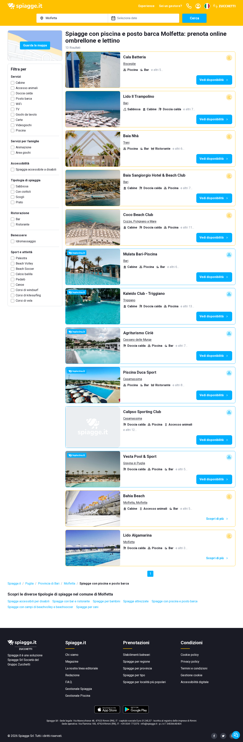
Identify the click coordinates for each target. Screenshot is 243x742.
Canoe (20, 284)
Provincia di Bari (48, 583)
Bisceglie (129, 64)
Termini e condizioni (194, 668)
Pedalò (20, 279)
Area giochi (23, 152)
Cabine (20, 83)
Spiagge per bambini (106, 601)
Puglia (29, 583)
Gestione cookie (191, 675)
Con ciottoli (23, 191)
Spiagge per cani (87, 607)
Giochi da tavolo (26, 114)
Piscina (21, 130)
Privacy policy (190, 661)
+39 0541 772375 (130, 723)
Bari (125, 103)
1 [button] (150, 573)
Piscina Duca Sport (139, 372)
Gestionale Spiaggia (78, 689)
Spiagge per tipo (134, 675)
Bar (18, 219)
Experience (146, 6)
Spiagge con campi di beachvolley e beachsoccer (40, 607)
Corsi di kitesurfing (28, 295)
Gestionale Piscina (77, 695)
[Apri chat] (236, 735)
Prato (19, 202)
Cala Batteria (134, 57)
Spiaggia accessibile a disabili (36, 169)
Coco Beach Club (138, 214)
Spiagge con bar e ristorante (71, 601)
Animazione (23, 147)
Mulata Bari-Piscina (140, 254)
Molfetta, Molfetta (135, 502)
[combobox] (72, 18)
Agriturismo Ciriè (138, 333)
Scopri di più (215, 518)
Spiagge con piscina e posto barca (174, 601)
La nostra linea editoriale (81, 668)
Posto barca (24, 98)
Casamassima (132, 379)
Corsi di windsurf (27, 290)
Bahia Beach (134, 496)
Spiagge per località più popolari (144, 682)
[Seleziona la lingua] (207, 6)
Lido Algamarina (137, 535)
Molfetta (129, 542)
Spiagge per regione (136, 661)
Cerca (194, 18)
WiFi (19, 104)
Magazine (71, 661)
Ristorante (22, 224)
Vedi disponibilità (212, 80)
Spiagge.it (14, 583)
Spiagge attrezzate (136, 601)
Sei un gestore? (170, 6)
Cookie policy (190, 655)
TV (17, 109)
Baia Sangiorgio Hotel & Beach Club (154, 175)
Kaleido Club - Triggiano (144, 293)
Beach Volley (24, 263)
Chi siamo (71, 655)
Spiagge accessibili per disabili (28, 601)
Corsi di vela (24, 300)
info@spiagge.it (149, 723)
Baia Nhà (131, 136)
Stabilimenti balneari (136, 655)
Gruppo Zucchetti (19, 664)
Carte (19, 120)
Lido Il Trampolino (138, 96)
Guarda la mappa (35, 45)
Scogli (20, 197)
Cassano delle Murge (137, 339)
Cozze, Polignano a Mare (139, 221)
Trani (126, 142)
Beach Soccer (25, 269)
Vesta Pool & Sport (139, 456)
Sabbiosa (22, 186)
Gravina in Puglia (134, 463)
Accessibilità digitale (195, 682)
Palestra (21, 258)
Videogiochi (24, 125)
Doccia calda (24, 93)
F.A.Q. (68, 682)
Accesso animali (27, 88)
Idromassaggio (26, 241)
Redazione (72, 675)
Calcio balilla (24, 274)
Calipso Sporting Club (142, 411)
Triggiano (129, 300)
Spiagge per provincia (137, 668)
